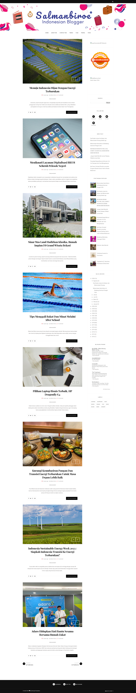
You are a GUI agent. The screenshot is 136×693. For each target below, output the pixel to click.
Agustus (95, 280)
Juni (94, 297)
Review (92, 406)
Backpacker (99, 401)
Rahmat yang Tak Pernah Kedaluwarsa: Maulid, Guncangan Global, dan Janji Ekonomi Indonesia (100, 353)
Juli (94, 294)
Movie (107, 404)
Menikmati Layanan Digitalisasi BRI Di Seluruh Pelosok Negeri (52, 164)
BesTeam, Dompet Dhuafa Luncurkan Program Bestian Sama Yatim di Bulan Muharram (99, 168)
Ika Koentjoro (95, 382)
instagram (93, 125)
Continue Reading (71, 112)
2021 (93, 315)
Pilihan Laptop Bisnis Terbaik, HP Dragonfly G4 (52, 392)
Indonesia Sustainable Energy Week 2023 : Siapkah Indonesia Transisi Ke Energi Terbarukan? (52, 552)
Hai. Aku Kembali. (96, 359)
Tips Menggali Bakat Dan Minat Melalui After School (52, 318)
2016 (93, 327)
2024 (93, 308)
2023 (93, 311)
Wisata (97, 406)
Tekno (71, 32)
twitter (100, 118)
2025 (93, 306)
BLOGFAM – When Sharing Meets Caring (99, 349)
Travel (83, 32)
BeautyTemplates (36, 690)
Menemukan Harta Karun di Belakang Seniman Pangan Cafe (103, 185)
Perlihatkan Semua (106, 389)
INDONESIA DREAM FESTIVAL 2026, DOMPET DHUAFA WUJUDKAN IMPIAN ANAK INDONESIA (99, 151)
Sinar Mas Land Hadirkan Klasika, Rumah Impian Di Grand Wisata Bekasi (52, 243)
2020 (93, 318)
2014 (93, 332)
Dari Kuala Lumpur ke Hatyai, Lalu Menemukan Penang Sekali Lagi (103, 193)
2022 (93, 313)
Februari (95, 301)
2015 (93, 329)
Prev (74, 79)
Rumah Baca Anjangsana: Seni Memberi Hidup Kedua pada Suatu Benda (100, 367)
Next (77, 79)
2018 (93, 322)
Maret (94, 299)
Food (89, 32)
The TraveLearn (96, 372)
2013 (93, 334)
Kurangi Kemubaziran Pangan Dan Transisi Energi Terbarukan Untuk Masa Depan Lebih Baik (52, 474)
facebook (93, 118)
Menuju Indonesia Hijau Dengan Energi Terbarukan (52, 89)
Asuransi (93, 401)
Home (47, 32)
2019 (93, 320)
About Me (54, 32)
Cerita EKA (95, 364)
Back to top (108, 691)
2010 (93, 336)
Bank (106, 401)
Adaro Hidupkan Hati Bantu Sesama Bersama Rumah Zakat (52, 633)
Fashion (98, 404)
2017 (93, 325)
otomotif (103, 406)
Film (77, 32)
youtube (107, 118)
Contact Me (63, 32)
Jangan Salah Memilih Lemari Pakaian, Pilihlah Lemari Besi (103, 211)
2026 (93, 278)
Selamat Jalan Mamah (102, 245)
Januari (95, 304)
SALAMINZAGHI (96, 358)
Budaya (92, 404)
